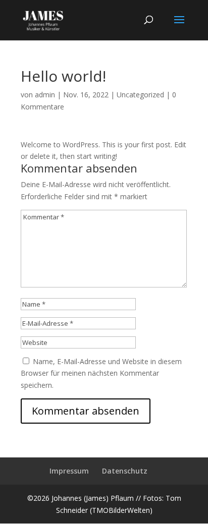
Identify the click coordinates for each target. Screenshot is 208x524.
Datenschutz (124, 471)
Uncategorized (140, 94)
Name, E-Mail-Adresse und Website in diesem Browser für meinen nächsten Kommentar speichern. (101, 373)
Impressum (69, 471)
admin (45, 94)
